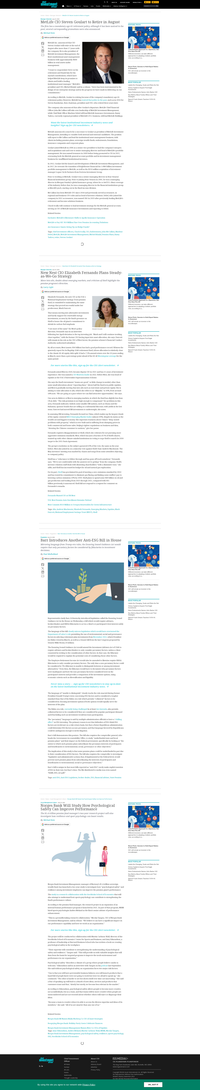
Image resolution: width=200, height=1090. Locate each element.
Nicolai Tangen (112, 1031)
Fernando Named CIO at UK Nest (61, 495)
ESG (92, 777)
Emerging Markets (99, 509)
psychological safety (89, 1033)
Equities (111, 509)
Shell (60, 472)
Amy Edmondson (60, 1031)
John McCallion (108, 232)
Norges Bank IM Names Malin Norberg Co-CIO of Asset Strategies (75, 1019)
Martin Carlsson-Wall (90, 1031)
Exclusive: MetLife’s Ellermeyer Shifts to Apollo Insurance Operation (76, 218)
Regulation (44, 537)
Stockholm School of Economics (65, 1036)
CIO (87, 232)
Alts (54, 509)
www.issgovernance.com (121, 1067)
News (68, 6)
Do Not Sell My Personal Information (125, 1079)
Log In (148, 2)
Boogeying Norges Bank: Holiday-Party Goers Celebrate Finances (75, 1023)
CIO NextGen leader (81, 375)
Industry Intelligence (119, 6)
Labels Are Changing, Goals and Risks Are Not (143, 85)
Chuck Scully (79, 232)
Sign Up (156, 2)
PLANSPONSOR (132, 1062)
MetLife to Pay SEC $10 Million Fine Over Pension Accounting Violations (78, 222)
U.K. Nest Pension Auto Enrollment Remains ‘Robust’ (70, 500)
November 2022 (100, 637)
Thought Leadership (71, 1078)
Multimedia (106, 6)
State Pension (115, 777)
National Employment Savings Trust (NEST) (73, 512)
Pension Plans (108, 234)
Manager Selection (46, 19)
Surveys (85, 6)
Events (98, 6)
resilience (103, 1033)
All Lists (66, 1070)
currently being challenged (76, 709)
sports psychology (115, 1033)
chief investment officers (63, 232)
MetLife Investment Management (75, 234)
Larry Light (48, 287)
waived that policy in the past (94, 100)
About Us (114, 2)
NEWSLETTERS (137, 2)
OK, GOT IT (153, 1085)
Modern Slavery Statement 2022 (124, 1076)
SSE (49, 1036)
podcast (104, 966)
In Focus (76, 6)
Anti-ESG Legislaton (69, 777)
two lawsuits (101, 709)
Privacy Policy (88, 1085)
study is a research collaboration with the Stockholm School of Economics (82, 894)
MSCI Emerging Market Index (79, 417)
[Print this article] (42, 54)
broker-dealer (84, 777)
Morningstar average (107, 356)
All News (67, 1064)
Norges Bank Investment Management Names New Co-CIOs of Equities (77, 1028)
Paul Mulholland (50, 554)
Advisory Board (125, 2)
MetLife (56, 234)
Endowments (95, 232)
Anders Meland (74, 1031)
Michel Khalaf (95, 234)
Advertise (94, 1067)
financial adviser (102, 777)
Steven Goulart (66, 237)
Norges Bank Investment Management (64, 1033)
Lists (92, 6)
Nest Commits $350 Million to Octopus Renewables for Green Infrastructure (80, 505)
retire (56, 237)
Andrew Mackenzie (65, 509)
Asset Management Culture (49, 802)
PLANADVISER (121, 1062)
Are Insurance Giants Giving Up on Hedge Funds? (68, 227)
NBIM (102, 1031)
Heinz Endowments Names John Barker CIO (142, 92)
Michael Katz (49, 33)
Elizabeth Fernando (82, 509)
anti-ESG (56, 777)
